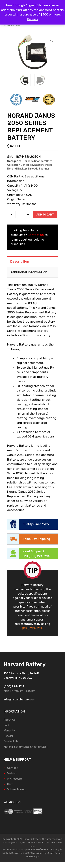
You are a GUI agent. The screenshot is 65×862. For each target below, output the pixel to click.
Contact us (36, 235)
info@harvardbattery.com (19, 699)
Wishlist (12, 773)
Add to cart (45, 214)
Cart (10, 784)
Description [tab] (19, 261)
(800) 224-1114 (39, 556)
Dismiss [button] (32, 19)
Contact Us (11, 741)
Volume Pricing (16, 789)
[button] (51, 40)
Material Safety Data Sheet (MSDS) (25, 746)
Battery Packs (43, 164)
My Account (14, 778)
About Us (10, 719)
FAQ (6, 725)
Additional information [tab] (28, 272)
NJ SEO (29, 853)
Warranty (9, 730)
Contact (12, 767)
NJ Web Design (11, 853)
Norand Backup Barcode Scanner (28, 168)
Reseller (8, 736)
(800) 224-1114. (32, 628)
